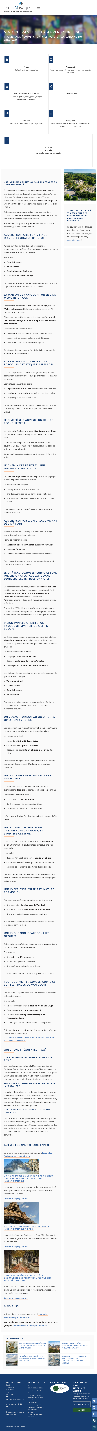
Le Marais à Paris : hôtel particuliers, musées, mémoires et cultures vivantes (75, 1345)
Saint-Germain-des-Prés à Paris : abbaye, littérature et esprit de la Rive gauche (32, 1345)
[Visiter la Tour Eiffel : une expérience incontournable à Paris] (21, 1223)
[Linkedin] (7, 1406)
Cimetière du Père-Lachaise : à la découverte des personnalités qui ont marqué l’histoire (27, 1278)
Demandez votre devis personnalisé (30, 1325)
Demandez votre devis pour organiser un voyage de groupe (29, 1039)
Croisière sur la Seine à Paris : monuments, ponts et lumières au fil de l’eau (32, 1358)
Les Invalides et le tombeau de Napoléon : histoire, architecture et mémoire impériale (74, 1359)
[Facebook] (18, 1404)
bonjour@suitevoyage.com (15, 1399)
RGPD (23, 1427)
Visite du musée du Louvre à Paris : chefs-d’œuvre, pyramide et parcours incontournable (29, 1178)
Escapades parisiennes (35, 1395)
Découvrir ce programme (16, 1198)
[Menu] (38, 7)
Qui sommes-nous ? (34, 1393)
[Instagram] (21, 1404)
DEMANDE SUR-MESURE (35, 1388)
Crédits (30, 1412)
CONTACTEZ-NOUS (34, 1390)
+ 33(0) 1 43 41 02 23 (15, 1394)
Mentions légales (13, 1427)
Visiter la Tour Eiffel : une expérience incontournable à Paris (26, 1227)
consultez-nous (74, 240)
